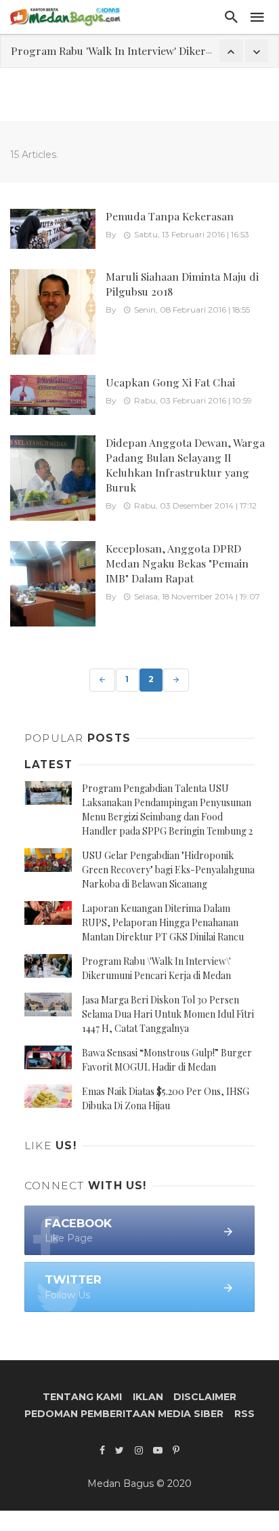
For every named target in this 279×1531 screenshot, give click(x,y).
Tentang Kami (82, 1397)
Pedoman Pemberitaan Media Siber (123, 1414)
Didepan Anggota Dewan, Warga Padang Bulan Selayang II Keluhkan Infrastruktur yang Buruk (185, 464)
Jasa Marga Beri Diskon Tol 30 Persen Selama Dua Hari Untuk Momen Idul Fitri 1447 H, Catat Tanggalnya (168, 1014)
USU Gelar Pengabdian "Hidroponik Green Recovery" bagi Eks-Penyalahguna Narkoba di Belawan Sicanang (168, 869)
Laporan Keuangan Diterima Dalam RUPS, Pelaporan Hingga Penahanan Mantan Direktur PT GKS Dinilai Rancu (163, 922)
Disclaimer (204, 1397)
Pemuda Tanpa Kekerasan (170, 216)
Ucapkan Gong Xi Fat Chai (170, 382)
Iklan (148, 1397)
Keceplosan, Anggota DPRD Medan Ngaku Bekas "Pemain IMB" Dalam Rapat (177, 563)
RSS (244, 1414)
